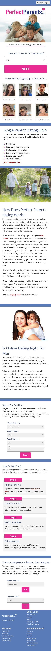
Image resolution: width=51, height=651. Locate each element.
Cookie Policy (6, 641)
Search (25, 455)
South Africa (31, 645)
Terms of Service (7, 636)
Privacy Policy (6, 638)
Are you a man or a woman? (26, 53)
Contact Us (5, 631)
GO (25, 590)
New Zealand (31, 638)
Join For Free (31, 615)
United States (31, 641)
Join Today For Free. (12, 162)
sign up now (15, 294)
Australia (30, 631)
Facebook (5, 633)
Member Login (42, 3)
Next (26, 69)
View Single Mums (33, 624)
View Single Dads (32, 622)
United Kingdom (32, 643)
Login (28, 619)
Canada (29, 633)
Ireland (29, 636)
